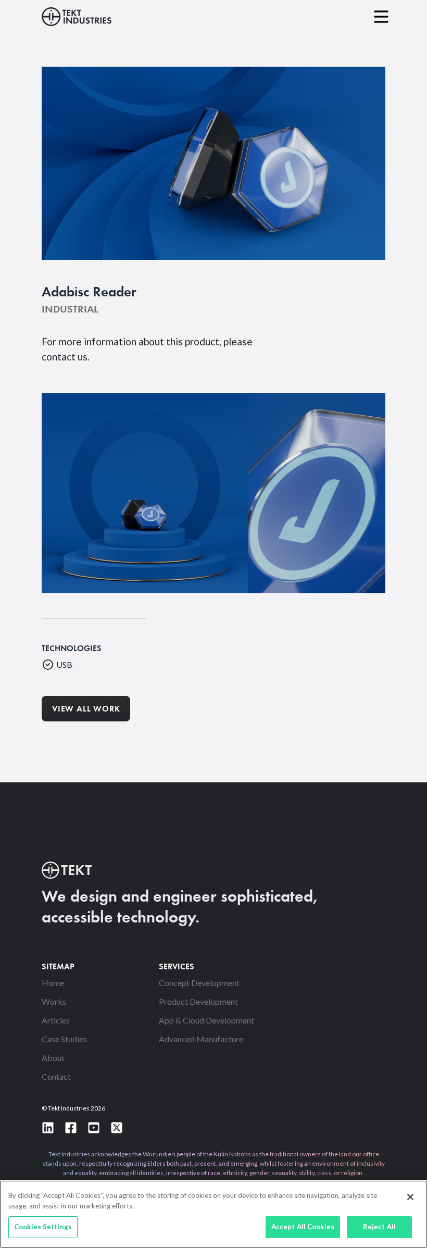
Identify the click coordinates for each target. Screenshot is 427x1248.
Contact (56, 1076)
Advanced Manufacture (201, 1039)
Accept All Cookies (302, 1226)
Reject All (379, 1226)
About (53, 1058)
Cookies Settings (43, 1226)
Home (53, 983)
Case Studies (64, 1039)
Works (54, 1001)
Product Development (198, 1001)
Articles (56, 1020)
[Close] (410, 1196)
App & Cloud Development (206, 1020)
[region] (213, 1214)
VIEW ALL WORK (86, 709)
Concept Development (199, 983)
